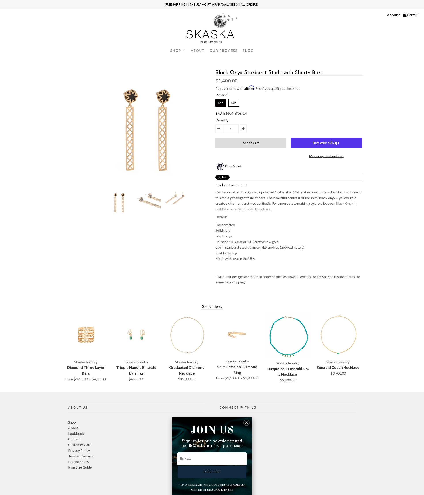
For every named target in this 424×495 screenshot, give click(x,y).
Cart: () (413, 15)
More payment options (326, 156)
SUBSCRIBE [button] (212, 472)
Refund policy (78, 461)
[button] (246, 422)
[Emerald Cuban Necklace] (338, 335)
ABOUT (197, 51)
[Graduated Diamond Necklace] (187, 335)
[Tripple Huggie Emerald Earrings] (136, 335)
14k (220, 103)
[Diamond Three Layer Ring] (86, 335)
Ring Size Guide (80, 467)
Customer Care (79, 444)
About (73, 428)
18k (234, 103)
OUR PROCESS (223, 51)
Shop (72, 422)
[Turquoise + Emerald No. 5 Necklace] (288, 335)
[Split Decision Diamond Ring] (237, 334)
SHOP (175, 51)
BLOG (248, 51)
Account (393, 15)
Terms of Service (80, 456)
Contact (74, 439)
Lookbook (76, 433)
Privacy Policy (79, 450)
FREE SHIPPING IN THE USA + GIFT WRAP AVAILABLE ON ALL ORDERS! (211, 4)
